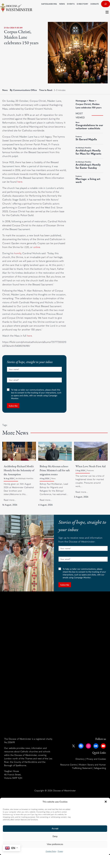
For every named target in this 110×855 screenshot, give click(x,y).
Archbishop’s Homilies (24, 478)
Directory (80, 758)
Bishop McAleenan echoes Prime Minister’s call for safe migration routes (55, 470)
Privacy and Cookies (96, 758)
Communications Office (25, 89)
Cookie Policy (51, 851)
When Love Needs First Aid (90, 466)
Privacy (60, 851)
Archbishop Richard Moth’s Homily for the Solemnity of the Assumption (19, 470)
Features (90, 470)
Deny (55, 836)
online (36, 247)
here (19, 181)
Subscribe (13, 405)
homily (17, 253)
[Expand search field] (105, 4)
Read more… (10, 499)
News (5, 89)
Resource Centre (68, 764)
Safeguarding (100, 767)
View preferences (55, 844)
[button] (105, 801)
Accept (55, 828)
